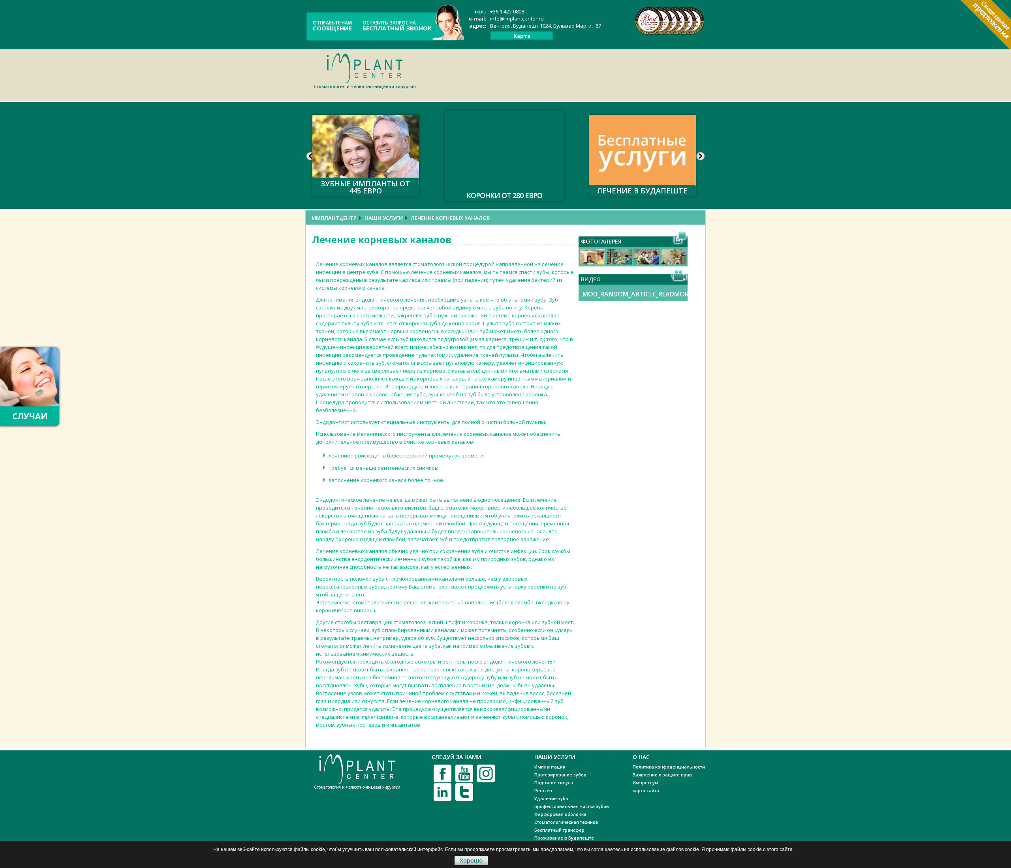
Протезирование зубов (560, 775)
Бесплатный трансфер (559, 830)
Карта (521, 35)
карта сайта (646, 790)
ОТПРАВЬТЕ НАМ (332, 25)
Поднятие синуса (553, 783)
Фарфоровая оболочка (560, 814)
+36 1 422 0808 (507, 11)
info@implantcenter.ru (517, 18)
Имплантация (550, 767)
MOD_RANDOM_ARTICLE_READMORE (637, 294)
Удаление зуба (551, 798)
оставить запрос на (397, 25)
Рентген (543, 790)
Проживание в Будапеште (564, 838)
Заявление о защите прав (662, 775)
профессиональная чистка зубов (571, 806)
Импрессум (645, 783)
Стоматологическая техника (566, 822)
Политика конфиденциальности (669, 767)
